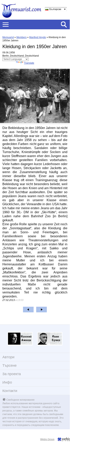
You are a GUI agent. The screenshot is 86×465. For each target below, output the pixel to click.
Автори (8, 357)
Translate (29, 63)
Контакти (9, 391)
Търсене (9, 365)
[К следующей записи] (41, 309)
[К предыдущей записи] (28, 309)
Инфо (7, 382)
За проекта (11, 374)
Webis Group (47, 439)
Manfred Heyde (37, 37)
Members (21, 37)
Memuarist (8, 37)
